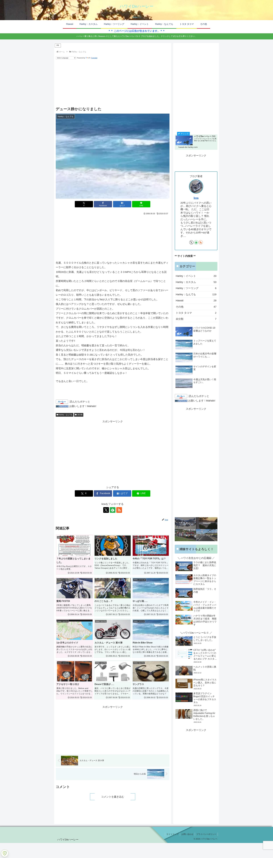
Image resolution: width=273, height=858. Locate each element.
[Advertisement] (112, 83)
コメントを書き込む (112, 796)
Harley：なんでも (66, 415)
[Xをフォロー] (106, 510)
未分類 (79, 415)
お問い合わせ (187, 834)
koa (196, 198)
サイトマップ (172, 834)
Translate (94, 58)
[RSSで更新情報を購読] (119, 510)
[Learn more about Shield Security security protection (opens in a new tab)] (4, 853)
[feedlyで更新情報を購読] (112, 510)
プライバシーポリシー (206, 834)
